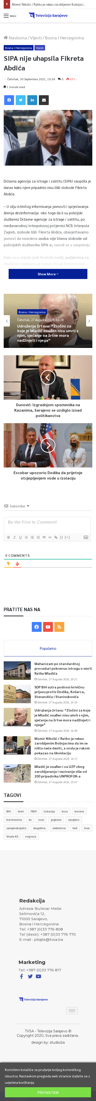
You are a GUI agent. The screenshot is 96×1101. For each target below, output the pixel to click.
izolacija (49, 811)
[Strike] (26, 537)
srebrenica (59, 828)
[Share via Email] (44, 100)
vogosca (30, 836)
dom (21, 811)
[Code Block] (50, 537)
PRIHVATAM (48, 1092)
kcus (65, 811)
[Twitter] (21, 100)
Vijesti (36, 37)
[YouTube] (48, 627)
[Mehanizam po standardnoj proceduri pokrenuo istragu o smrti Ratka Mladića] (17, 670)
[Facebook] (9, 100)
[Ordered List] (32, 537)
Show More (47, 274)
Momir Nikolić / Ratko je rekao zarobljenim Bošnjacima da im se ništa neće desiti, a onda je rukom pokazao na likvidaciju (62, 745)
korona (79, 811)
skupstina (39, 828)
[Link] (56, 537)
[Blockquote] (44, 537)
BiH (8, 811)
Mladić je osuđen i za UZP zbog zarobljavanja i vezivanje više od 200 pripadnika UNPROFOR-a (60, 771)
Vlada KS (12, 836)
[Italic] (14, 537)
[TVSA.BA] (48, 15)
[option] (48, 321)
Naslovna (17, 37)
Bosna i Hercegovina (64, 37)
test (75, 828)
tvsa (87, 828)
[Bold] (8, 537)
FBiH (34, 811)
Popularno (48, 648)
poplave (56, 820)
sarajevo (73, 820)
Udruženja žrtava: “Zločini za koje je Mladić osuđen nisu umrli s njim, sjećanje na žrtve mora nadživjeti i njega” (62, 717)
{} (61, 537)
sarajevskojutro (16, 828)
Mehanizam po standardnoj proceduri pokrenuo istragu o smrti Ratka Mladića (63, 668)
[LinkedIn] (32, 100)
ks (30, 820)
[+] (67, 537)
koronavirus (14, 820)
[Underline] (20, 537)
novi (41, 820)
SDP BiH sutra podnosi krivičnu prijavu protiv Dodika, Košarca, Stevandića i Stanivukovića (59, 692)
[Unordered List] (38, 537)
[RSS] (59, 627)
